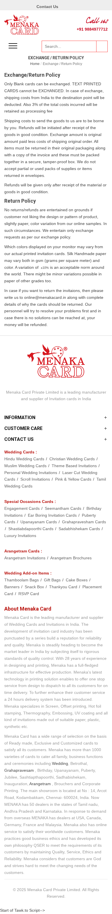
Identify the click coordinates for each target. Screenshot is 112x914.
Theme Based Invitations (75, 465)
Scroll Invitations (35, 479)
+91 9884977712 (92, 29)
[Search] (102, 46)
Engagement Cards (22, 508)
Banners (12, 587)
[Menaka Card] (21, 24)
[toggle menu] (13, 46)
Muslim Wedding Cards (26, 465)
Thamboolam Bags (22, 580)
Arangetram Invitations (25, 558)
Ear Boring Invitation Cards (53, 515)
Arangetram (40, 783)
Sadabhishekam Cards (80, 528)
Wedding (60, 763)
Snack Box (35, 587)
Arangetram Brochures (71, 558)
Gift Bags (53, 580)
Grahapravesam (19, 770)
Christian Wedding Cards (72, 459)
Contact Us (47, 6)
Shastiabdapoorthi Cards (31, 528)
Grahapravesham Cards (84, 522)
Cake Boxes (77, 580)
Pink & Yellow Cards (73, 479)
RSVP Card (28, 593)
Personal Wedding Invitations (31, 472)
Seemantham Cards (63, 508)
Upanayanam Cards (39, 522)
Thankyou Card (63, 587)
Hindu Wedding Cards (24, 459)
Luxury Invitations (20, 535)
